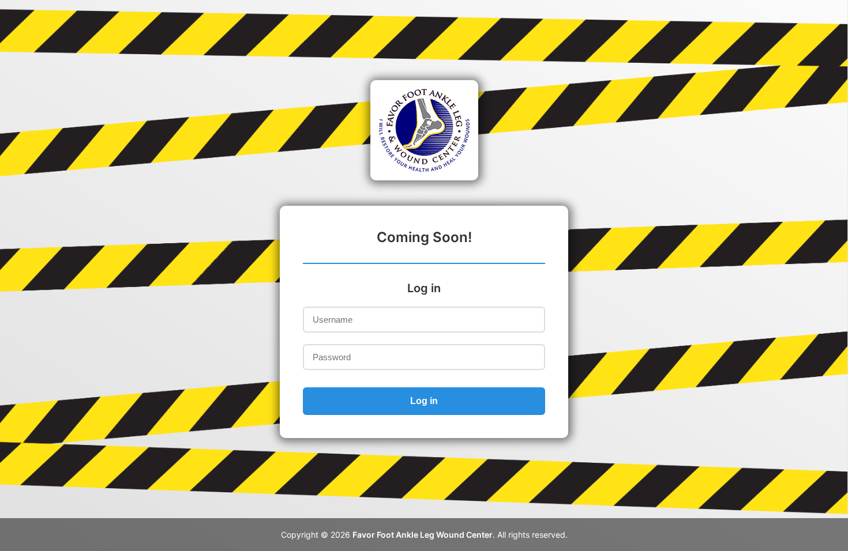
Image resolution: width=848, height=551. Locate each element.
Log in (424, 401)
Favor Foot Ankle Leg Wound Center (422, 534)
